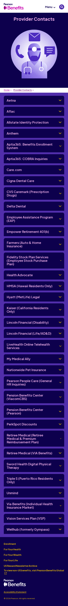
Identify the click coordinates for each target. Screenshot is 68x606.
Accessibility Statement (15, 592)
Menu (48, 7)
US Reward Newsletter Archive (20, 565)
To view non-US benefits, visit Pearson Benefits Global (34, 570)
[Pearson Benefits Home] (14, 6)
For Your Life (11, 560)
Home (7, 90)
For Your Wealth (12, 554)
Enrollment (10, 543)
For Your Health (12, 549)
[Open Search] (61, 6)
